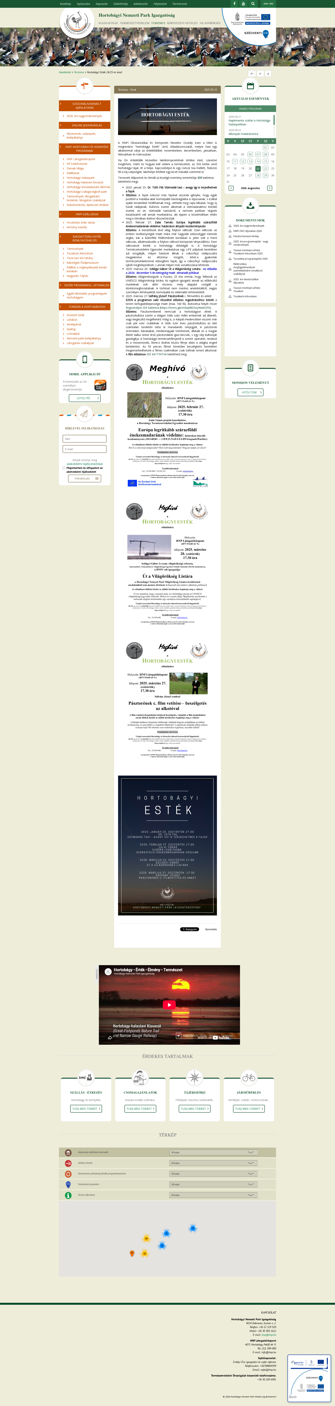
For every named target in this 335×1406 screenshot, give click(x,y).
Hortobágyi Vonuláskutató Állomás (88, 187)
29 (265, 175)
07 (258, 154)
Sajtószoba (83, 4)
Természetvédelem (134, 23)
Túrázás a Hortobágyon (87, 307)
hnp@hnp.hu (269, 1335)
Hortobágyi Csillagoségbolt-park (87, 191)
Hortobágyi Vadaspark (80, 177)
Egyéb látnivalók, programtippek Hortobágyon (87, 295)
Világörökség (210, 23)
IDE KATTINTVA (157, 354)
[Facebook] (234, 4)
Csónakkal (73, 333)
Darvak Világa (75, 168)
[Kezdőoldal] (77, 24)
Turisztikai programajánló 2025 (250, 258)
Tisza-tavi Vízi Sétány (80, 258)
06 (250, 154)
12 (242, 161)
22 (265, 168)
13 (250, 161)
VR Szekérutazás (77, 164)
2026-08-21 (249, 120)
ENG (271, 3)
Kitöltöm (249, 392)
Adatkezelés (141, 4)
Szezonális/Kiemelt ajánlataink (87, 105)
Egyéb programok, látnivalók (86, 285)
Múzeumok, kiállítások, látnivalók (93, 1152)
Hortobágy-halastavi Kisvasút (85, 182)
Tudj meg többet (85, 1108)
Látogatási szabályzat (80, 343)
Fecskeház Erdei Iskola (81, 222)
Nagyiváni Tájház (77, 276)
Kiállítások (73, 173)
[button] (132, 1254)
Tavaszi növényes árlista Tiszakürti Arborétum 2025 (248, 252)
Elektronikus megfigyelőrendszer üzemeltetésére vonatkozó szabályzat (248, 269)
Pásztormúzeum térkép (246, 236)
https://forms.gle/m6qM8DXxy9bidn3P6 (185, 307)
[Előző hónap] (231, 188)
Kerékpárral (74, 324)
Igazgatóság (108, 23)
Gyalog (71, 329)
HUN (265, 3)
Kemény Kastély (77, 227)
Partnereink (180, 4)
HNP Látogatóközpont (81, 159)
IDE (200, 177)
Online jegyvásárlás (87, 125)
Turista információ (86, 1194)
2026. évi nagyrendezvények (84, 116)
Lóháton (72, 320)
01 (265, 147)
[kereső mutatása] (253, 4)
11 (235, 161)
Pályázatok (160, 4)
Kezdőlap (65, 4)
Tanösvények (75, 249)
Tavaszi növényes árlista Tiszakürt (246, 289)
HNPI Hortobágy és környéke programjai (86, 149)
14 (258, 161)
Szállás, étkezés (85, 1162)
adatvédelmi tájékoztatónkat (85, 464)
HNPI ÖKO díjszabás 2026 (247, 231)
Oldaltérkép (120, 4)
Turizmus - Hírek (127, 89)
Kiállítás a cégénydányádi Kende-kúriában (87, 269)
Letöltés (83, 398)
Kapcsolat (102, 4)
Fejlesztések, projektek (88, 1184)
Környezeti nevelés (182, 23)
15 (265, 161)
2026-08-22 (243, 132)
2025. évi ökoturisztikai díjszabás (245, 281)
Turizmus (158, 23)
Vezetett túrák (75, 315)
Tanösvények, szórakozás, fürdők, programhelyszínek (102, 1173)
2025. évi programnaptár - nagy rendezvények (250, 243)
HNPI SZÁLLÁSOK (87, 214)
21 (258, 169)
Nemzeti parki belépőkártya (84, 338)
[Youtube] (243, 4)
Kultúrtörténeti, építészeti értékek (88, 205)
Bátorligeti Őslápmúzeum (83, 262)
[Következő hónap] (269, 188)
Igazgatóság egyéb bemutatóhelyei (87, 238)
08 (265, 154)
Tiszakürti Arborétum (80, 253)
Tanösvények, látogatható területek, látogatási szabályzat (86, 198)
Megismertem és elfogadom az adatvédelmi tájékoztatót (84, 469)
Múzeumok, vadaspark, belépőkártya (81, 135)
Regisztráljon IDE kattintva (142, 307)
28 (258, 175)
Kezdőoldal (65, 72)
